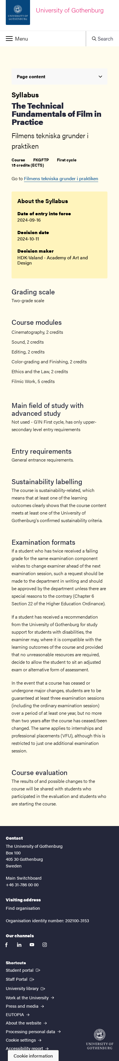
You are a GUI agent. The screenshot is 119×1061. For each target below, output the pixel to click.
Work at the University (28, 997)
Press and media (23, 1006)
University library (26, 988)
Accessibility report (25, 1048)
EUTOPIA (15, 1014)
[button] (43, 38)
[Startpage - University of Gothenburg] (99, 1039)
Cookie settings (21, 1040)
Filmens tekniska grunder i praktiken (61, 178)
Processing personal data (31, 1031)
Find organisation (23, 908)
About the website (24, 1023)
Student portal (23, 970)
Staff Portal (20, 979)
